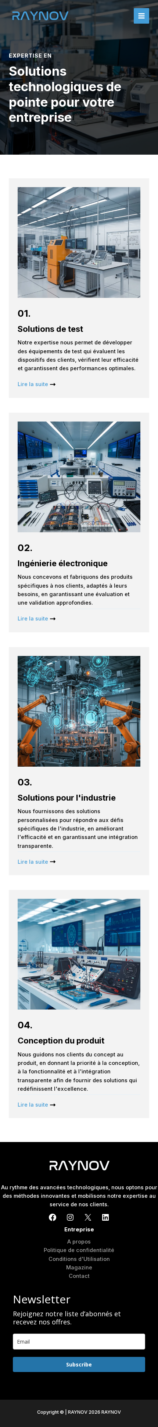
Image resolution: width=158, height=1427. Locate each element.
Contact (79, 1276)
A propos (79, 1241)
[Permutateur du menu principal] (141, 16)
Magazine (79, 1267)
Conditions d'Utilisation (79, 1259)
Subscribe (79, 1364)
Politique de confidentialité (79, 1250)
